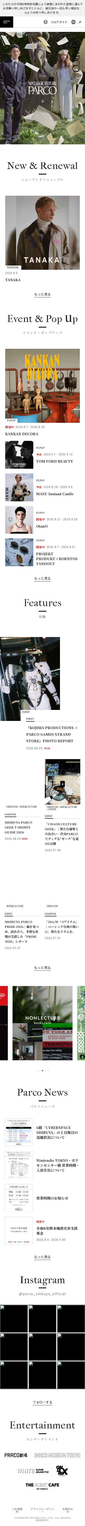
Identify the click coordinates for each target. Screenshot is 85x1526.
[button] (37, 1070)
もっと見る (42, 294)
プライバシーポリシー (42, 1510)
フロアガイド (59, 22)
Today (70, 1511)
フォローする (42, 1402)
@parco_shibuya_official (42, 1293)
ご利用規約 (17, 1510)
